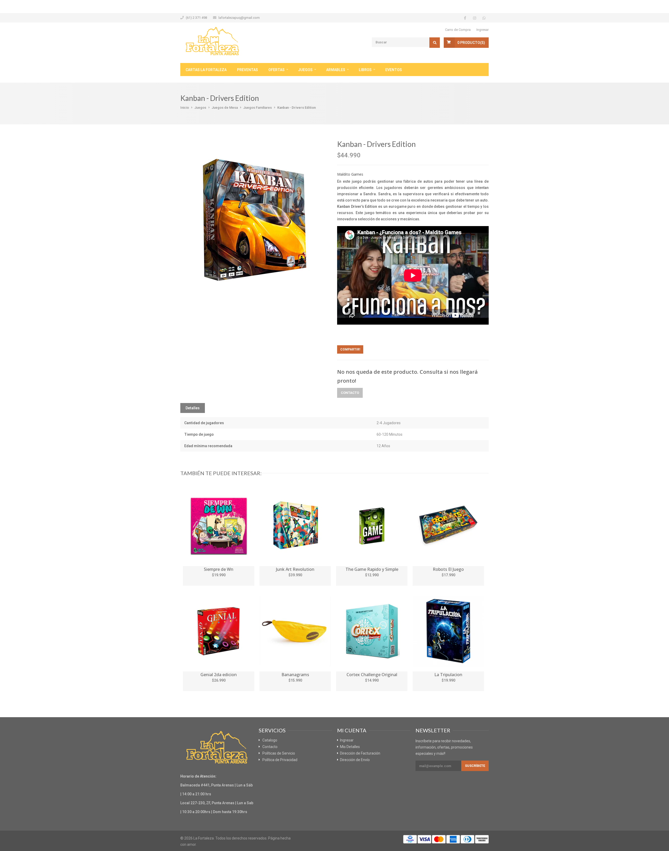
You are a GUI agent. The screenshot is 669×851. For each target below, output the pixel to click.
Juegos (305, 70)
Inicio (184, 108)
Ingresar (482, 30)
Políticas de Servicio (278, 753)
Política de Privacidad (279, 760)
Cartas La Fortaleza (206, 70)
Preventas (247, 70)
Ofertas (276, 70)
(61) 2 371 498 (196, 18)
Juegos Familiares (257, 108)
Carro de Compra (458, 30)
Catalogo (269, 740)
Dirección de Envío (355, 760)
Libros (365, 70)
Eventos (393, 70)
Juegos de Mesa (225, 108)
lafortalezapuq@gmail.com (239, 18)
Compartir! (350, 349)
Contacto (350, 393)
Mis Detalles (350, 747)
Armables (335, 70)
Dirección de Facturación (360, 753)
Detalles (193, 408)
